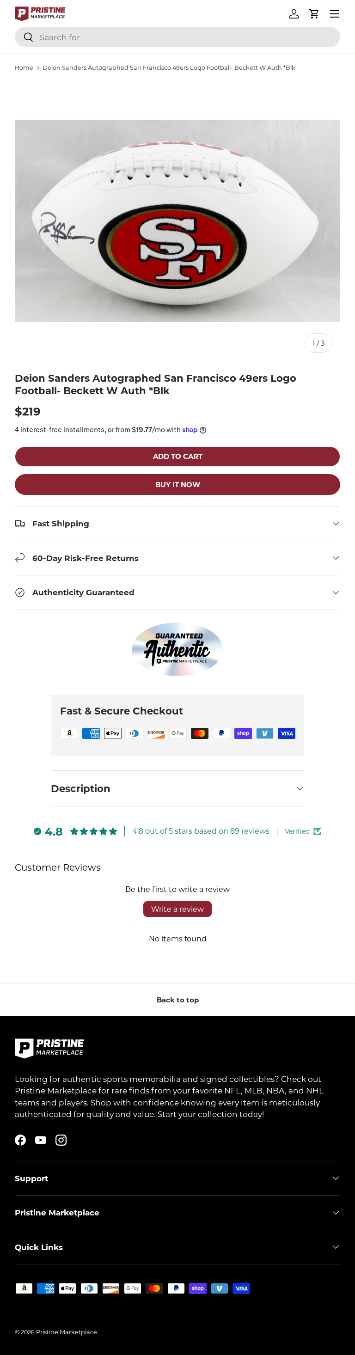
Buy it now (177, 484)
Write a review (177, 909)
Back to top (178, 999)
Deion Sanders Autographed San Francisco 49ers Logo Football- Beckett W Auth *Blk (169, 68)
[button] (314, 14)
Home (24, 68)
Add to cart (177, 456)
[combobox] (177, 37)
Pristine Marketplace (66, 1332)
